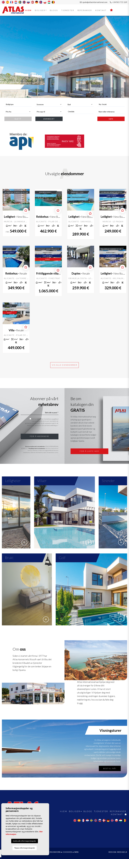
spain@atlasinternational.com (94, 2)
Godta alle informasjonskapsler (24, 841)
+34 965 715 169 (119, 2)
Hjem (28, 10)
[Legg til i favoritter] (25, 210)
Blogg (54, 10)
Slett (18, 119)
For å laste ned (89, 451)
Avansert (49, 119)
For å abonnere (39, 436)
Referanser (84, 10)
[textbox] (19, 104)
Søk (111, 119)
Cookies (67, 852)
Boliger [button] (40, 10)
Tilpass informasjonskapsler (24, 848)
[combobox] (18, 104)
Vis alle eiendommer (64, 365)
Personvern (54, 852)
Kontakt (101, 10)
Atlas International (15, 10)
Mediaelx (122, 852)
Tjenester (67, 10)
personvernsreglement (32, 423)
